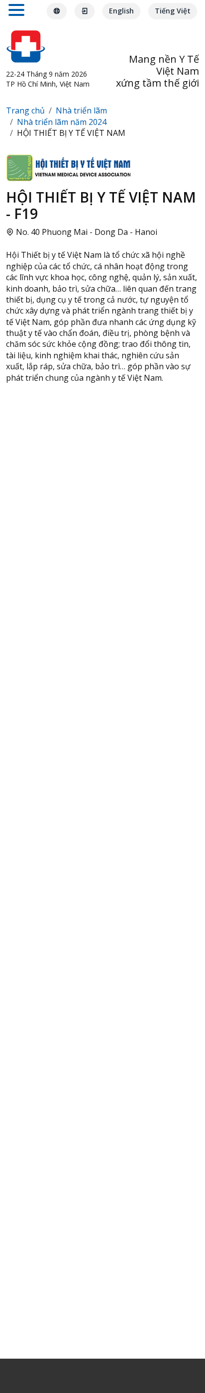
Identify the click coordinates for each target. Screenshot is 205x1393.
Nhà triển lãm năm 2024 (61, 121)
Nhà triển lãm (81, 110)
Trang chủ (25, 110)
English (121, 10)
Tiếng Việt (173, 10)
